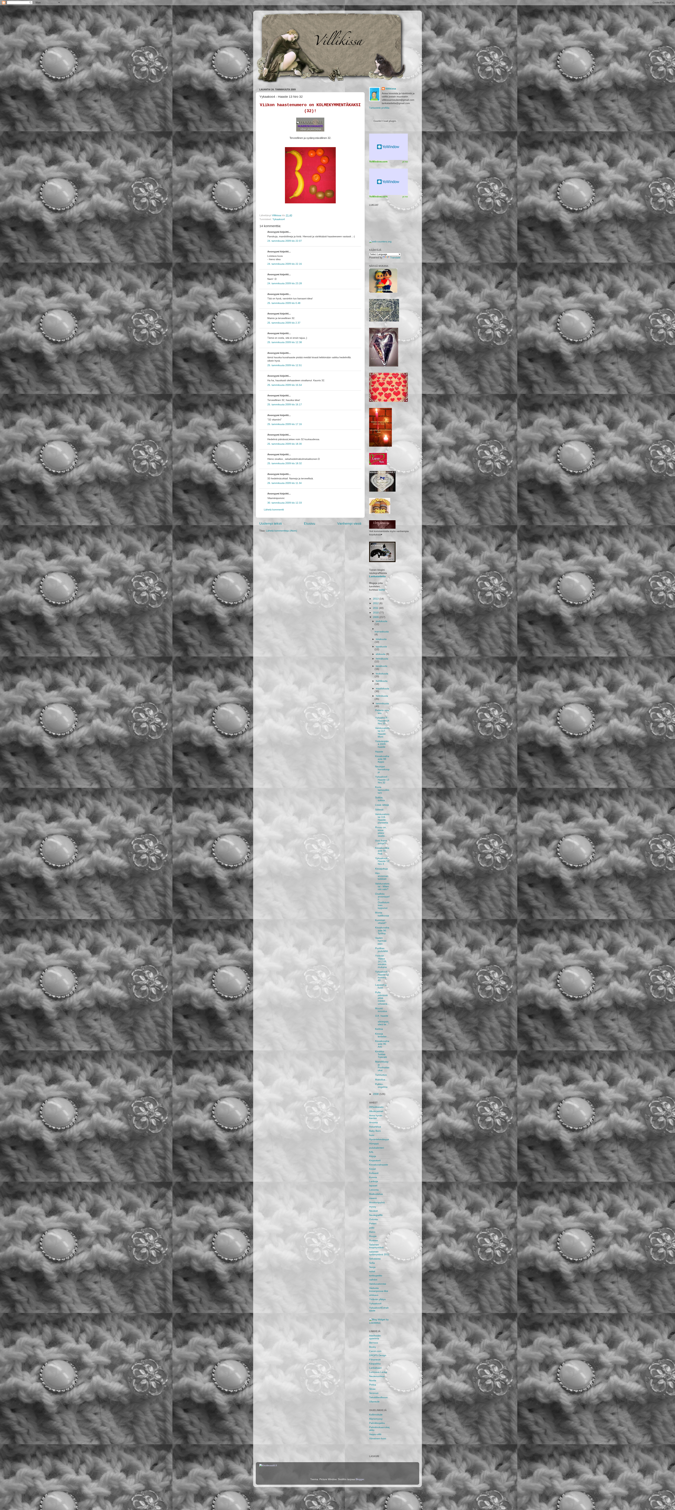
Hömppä (374, 1143)
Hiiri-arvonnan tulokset (381, 876)
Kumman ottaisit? (380, 921)
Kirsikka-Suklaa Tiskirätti (381, 1054)
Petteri (372, 1223)
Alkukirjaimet (376, 1111)
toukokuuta (382, 673)
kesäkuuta (381, 666)
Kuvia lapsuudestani (382, 790)
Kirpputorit (375, 1160)
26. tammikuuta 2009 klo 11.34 (284, 483)
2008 (376, 1094)
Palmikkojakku (377, 1423)
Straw (372, 1389)
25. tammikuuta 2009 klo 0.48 (283, 303)
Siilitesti (379, 809)
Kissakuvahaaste (378, 1164)
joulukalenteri (376, 1148)
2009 (376, 617)
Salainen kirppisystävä (376, 1246)
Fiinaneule (375, 1359)
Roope (373, 1236)
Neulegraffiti (375, 1215)
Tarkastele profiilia (379, 108)
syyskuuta (381, 646)
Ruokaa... (374, 1240)
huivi (371, 1135)
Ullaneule (374, 1401)
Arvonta (373, 1122)
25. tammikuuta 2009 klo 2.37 (283, 322)
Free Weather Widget (388, 147)
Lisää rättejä (382, 805)
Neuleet (373, 1211)
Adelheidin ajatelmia (375, 1337)
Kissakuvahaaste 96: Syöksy (382, 930)
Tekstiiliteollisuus (378, 1397)
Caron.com (375, 1351)
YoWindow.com (378, 161)
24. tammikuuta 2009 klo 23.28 (284, 283)
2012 (376, 603)
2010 (376, 612)
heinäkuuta (382, 658)
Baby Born (375, 1131)
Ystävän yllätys (377, 1299)
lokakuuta (381, 639)
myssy (372, 1206)
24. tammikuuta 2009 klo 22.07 (284, 241)
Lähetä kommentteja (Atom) (281, 530)
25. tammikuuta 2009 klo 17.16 (284, 424)
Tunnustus (381, 1075)
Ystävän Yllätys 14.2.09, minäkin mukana (381, 961)
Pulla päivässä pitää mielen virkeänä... (382, 998)
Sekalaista (375, 1258)
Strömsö (373, 1393)
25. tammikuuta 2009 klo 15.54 (284, 385)
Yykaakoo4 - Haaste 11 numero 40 (382, 976)
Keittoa (379, 1029)
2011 (376, 608)
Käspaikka (375, 1363)
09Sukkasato (376, 1107)
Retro (372, 1232)
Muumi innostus (381, 1010)
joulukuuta (381, 621)
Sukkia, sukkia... (381, 799)
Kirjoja (372, 1156)
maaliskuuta (382, 688)
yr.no (405, 161)
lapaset (373, 1185)
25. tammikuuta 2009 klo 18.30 (284, 444)
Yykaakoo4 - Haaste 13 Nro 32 (382, 779)
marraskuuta (382, 631)
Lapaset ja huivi (381, 986)
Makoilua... (381, 1079)
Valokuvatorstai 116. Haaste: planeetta (382, 818)
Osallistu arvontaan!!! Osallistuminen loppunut (382, 901)
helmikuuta (382, 696)
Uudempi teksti (270, 523)
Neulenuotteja (377, 1376)
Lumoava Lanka (378, 1372)
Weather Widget (388, 182)
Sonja (372, 1267)
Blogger (360, 1479)
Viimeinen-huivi (377, 1438)
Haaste (379, 751)
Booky (372, 1347)
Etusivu (309, 523)
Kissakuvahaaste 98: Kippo (382, 759)
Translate (395, 257)
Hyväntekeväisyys (379, 1139)
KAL (371, 1152)
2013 (376, 598)
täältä (382, 589)
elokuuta (381, 654)
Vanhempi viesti (349, 523)
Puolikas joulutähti (381, 949)
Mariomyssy (375, 1419)
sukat (372, 1271)
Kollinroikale (375, 1414)
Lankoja (373, 1181)
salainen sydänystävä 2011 (379, 1253)
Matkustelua (376, 1194)
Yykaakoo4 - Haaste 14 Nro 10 (382, 720)
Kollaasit (373, 1173)
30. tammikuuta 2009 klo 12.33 (284, 502)
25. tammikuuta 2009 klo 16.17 (284, 404)
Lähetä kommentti (274, 509)
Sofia (372, 1263)
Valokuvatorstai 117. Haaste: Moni (382, 732)
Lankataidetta (377, 576)
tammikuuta (382, 703)
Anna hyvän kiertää (375, 1117)
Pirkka (372, 1384)
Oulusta (373, 1219)
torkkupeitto (375, 1275)
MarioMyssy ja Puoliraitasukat (382, 1066)
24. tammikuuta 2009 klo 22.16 (284, 264)
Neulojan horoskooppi (382, 769)
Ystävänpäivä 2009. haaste (382, 744)
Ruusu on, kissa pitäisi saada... (381, 831)
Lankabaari (375, 1368)
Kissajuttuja (381, 868)
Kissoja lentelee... (382, 1035)
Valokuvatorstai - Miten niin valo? (382, 886)
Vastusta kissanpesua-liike (378, 1289)
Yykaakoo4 (278, 219)
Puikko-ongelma (381, 1085)
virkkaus (373, 1295)
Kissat (372, 1169)
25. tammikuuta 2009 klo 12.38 (284, 342)
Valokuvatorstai (377, 1284)
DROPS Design (377, 1355)
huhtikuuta (381, 681)
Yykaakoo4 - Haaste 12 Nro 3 (382, 861)
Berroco (373, 1342)
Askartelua (375, 1126)
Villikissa (390, 88)
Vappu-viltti (375, 1434)
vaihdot (373, 1279)
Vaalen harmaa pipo (380, 941)
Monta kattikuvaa (382, 914)
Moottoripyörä (377, 1202)
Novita (372, 1380)
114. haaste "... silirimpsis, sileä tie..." (382, 1020)
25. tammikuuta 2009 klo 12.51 (284, 365)
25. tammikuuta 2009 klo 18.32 (284, 463)
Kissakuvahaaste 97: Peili (382, 851)
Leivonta (374, 1190)
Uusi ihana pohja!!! (381, 842)
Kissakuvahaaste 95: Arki (382, 1044)
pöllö (371, 1227)
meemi (373, 1198)
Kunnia (373, 1177)
